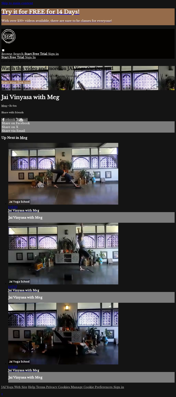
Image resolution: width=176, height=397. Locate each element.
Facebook (8, 119)
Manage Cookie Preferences (92, 387)
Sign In (30, 57)
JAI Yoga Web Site (14, 387)
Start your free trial (16, 82)
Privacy (52, 387)
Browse (7, 54)
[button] (3, 50)
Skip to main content (17, 3)
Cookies (64, 387)
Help (32, 387)
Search (18, 54)
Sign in (53, 54)
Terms (41, 387)
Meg (4, 105)
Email (23, 119)
